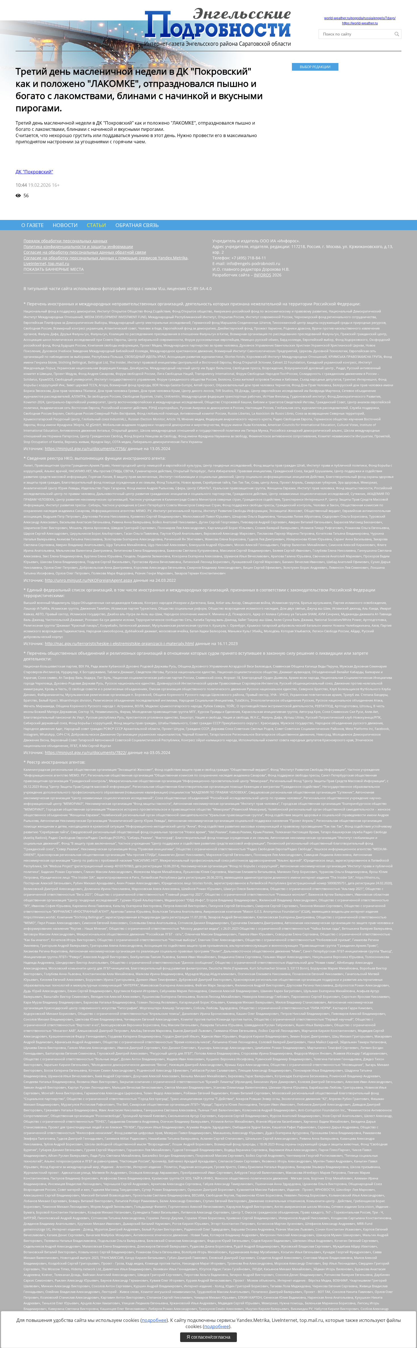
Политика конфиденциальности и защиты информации (78, 246)
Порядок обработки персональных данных (65, 240)
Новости (65, 225)
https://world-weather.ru (360, 23)
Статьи (96, 225)
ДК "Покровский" (34, 172)
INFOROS (262, 275)
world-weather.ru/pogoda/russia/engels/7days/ (359, 18)
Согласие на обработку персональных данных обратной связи (85, 252)
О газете (32, 225)
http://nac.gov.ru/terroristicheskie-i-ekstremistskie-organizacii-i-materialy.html (119, 643)
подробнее (154, 1320)
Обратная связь (137, 225)
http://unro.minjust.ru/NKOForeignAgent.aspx (88, 580)
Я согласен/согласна (208, 1337)
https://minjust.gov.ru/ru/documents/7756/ (86, 448)
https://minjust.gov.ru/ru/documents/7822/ (86, 752)
